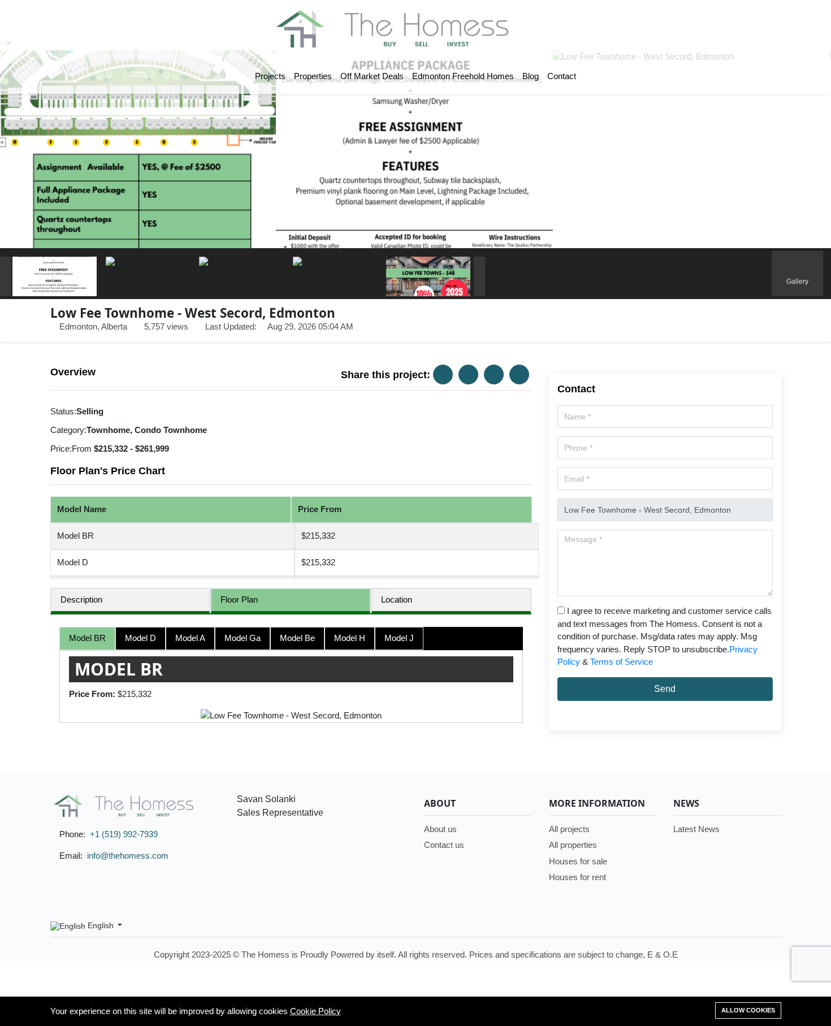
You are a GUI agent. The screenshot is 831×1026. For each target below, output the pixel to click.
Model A (190, 638)
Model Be (297, 638)
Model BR (87, 638)
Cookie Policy (315, 1011)
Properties (313, 76)
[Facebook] (741, 926)
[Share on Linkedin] (494, 374)
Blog (530, 76)
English (100, 925)
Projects (270, 76)
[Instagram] (760, 926)
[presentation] (5, 276)
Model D (140, 638)
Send (665, 689)
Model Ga (242, 638)
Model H (349, 638)
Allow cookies (748, 1010)
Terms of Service (621, 661)
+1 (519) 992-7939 (124, 834)
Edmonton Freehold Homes (463, 76)
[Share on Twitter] (468, 374)
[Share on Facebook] (443, 374)
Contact (561, 76)
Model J (399, 638)
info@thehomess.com (127, 855)
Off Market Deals (372, 76)
